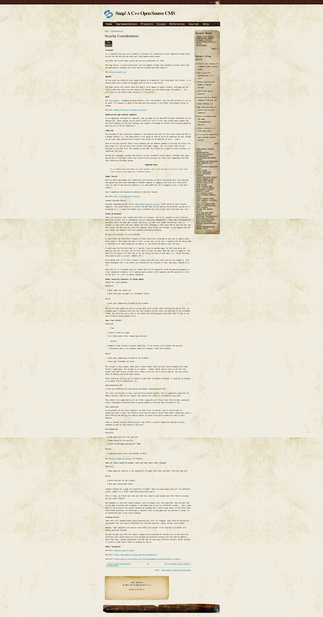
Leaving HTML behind (204, 181)
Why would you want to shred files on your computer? (207, 110)
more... (215, 48)
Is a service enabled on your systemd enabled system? (208, 137)
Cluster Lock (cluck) (205, 36)
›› (214, 231)
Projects (147, 24)
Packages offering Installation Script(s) (206, 41)
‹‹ (202, 231)
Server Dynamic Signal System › (178, 564)
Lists (198, 196)
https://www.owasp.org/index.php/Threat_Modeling (135, 555)
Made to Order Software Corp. (131, 609)
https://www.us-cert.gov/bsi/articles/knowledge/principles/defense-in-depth (147, 559)
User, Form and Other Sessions (127, 196)
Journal (194, 24)
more (216, 143)
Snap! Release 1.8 (205, 104)
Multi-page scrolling (205, 218)
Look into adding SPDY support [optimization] (206, 204)
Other (157, 570)
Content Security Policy (149, 204)
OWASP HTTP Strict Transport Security (130, 110)
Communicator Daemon (204, 38)
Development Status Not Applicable (176, 570)
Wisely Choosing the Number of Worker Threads (206, 84)
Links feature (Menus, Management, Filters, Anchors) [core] (205, 189)
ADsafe (136, 422)
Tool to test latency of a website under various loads (208, 66)
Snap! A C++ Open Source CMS (145, 13)
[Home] (108, 18)
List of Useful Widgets (206, 195)
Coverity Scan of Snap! (124, 550)
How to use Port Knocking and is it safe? (206, 75)
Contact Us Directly (136, 589)
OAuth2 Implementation (205, 227)
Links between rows (204, 186)
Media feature (202, 207)
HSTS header (114, 100)
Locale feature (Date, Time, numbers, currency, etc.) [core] (206, 200)
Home (109, 24)
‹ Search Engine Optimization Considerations (118, 565)
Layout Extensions (203, 172)
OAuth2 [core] (202, 228)
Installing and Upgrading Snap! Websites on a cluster (206, 163)
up (148, 564)
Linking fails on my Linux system (204, 183)
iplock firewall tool (118, 72)
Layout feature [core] (205, 179)
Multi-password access (205, 219)
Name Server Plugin (204, 221)
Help (206, 24)
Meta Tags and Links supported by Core (204, 213)
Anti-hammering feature (122, 459)
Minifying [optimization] (206, 216)
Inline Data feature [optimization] (204, 155)
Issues (161, 24)
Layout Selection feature (206, 177)
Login (211, 2)
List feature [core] (204, 193)
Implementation (126, 24)
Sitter (198, 43)
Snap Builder (201, 45)
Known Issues (201, 170)
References (177, 24)
